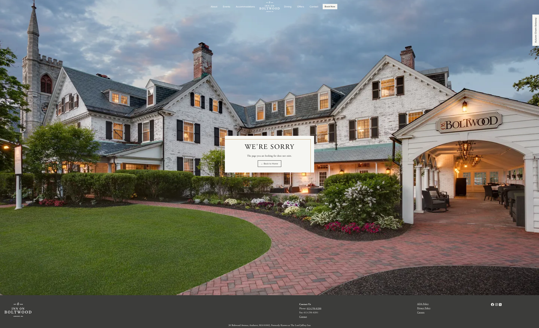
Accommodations (245, 6)
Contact (314, 6)
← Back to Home (269, 163)
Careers (421, 312)
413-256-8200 (314, 308)
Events (226, 6)
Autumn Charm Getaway (535, 30)
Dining (287, 6)
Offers (300, 6)
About (214, 6)
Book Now (330, 6)
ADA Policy (423, 304)
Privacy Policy (423, 308)
